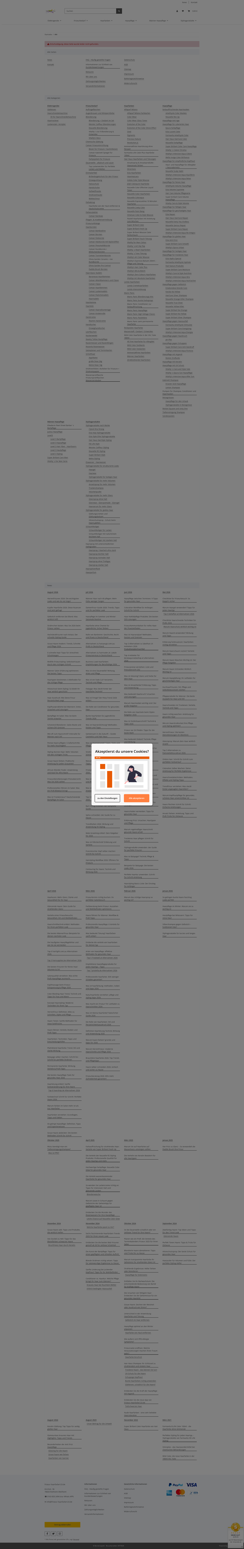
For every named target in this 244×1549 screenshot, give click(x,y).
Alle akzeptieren (136, 798)
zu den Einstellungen (107, 798)
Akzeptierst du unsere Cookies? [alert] (122, 751)
